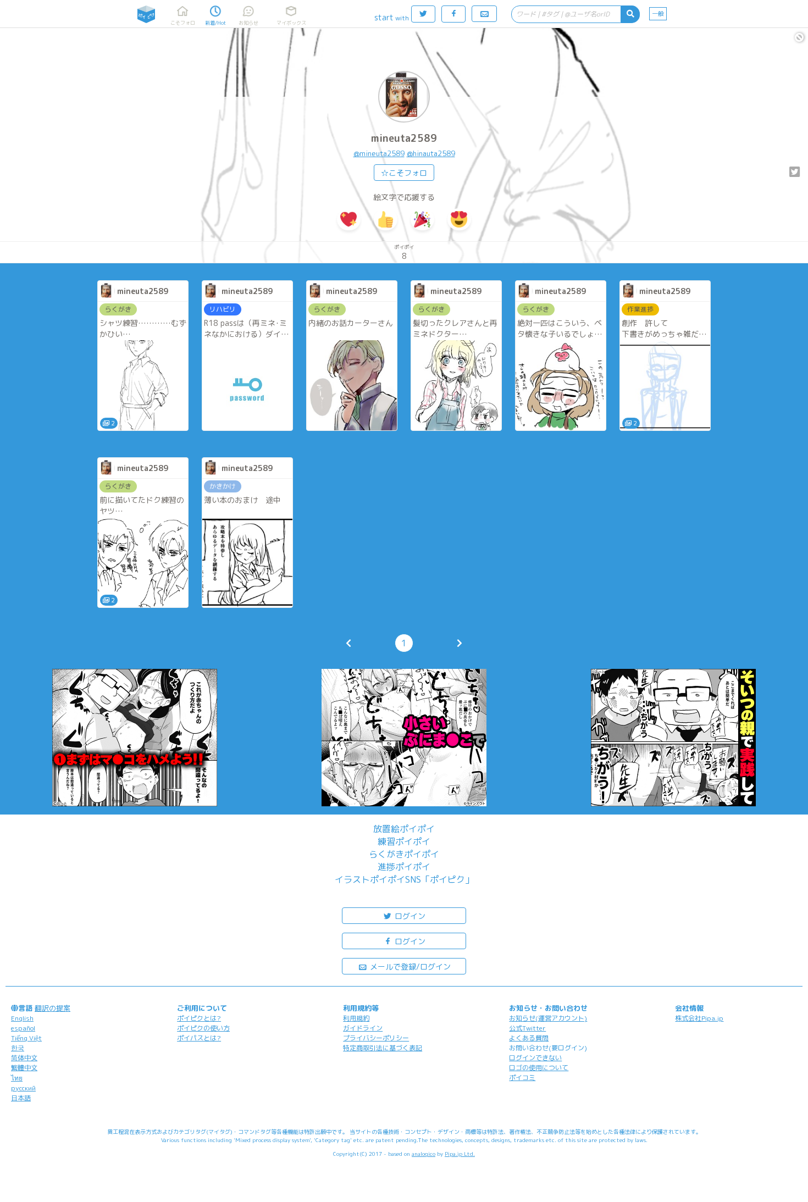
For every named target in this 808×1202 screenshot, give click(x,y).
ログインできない (535, 1057)
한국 (17, 1048)
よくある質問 (529, 1038)
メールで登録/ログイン (409, 966)
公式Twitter (527, 1028)
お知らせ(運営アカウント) (548, 1018)
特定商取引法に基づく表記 (382, 1048)
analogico (423, 1153)
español (23, 1028)
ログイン (408, 916)
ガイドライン (363, 1028)
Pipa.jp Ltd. (460, 1153)
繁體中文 (24, 1067)
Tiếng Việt (26, 1038)
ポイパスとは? (199, 1038)
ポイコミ (522, 1077)
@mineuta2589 (379, 153)
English (22, 1018)
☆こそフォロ (404, 173)
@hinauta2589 (431, 153)
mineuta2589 (404, 138)
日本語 (21, 1098)
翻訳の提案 (52, 1008)
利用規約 (356, 1018)
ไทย (17, 1078)
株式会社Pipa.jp (699, 1018)
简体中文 (24, 1057)
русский (23, 1088)
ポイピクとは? (199, 1018)
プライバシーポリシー (376, 1038)
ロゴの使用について (538, 1067)
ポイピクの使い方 (203, 1028)
